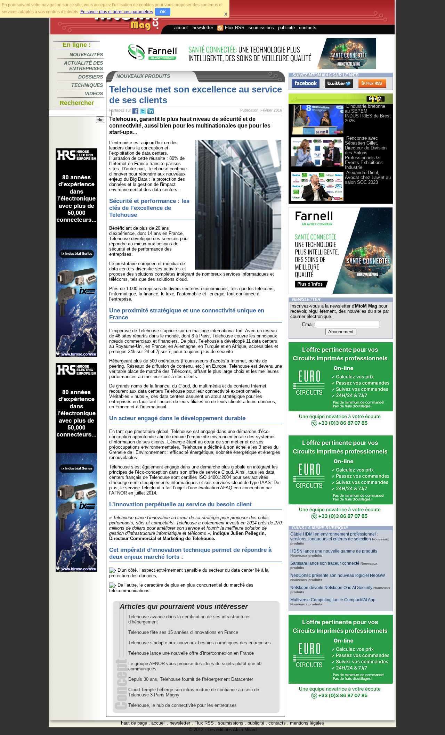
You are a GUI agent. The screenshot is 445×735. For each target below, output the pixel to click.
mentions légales (307, 723)
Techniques (87, 85)
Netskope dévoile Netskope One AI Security (331, 587)
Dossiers (90, 77)
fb (135, 111)
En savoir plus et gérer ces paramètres (116, 11)
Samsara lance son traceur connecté (325, 563)
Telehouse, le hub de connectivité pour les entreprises (182, 705)
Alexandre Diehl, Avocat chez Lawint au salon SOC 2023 (368, 177)
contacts (307, 27)
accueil (181, 27)
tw (142, 111)
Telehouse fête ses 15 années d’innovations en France (183, 632)
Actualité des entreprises (83, 65)
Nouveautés (86, 54)
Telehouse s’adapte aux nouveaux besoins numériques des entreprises (199, 642)
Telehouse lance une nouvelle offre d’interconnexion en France (191, 653)
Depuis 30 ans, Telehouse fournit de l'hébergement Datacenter (190, 679)
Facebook (305, 83)
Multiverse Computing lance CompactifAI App (332, 599)
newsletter (203, 27)
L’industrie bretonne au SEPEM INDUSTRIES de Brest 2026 (368, 113)
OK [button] (163, 12)
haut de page (134, 723)
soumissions (261, 27)
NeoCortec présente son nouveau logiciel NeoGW (337, 575)
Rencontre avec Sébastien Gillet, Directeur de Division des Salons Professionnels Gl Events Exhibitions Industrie (366, 153)
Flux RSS (234, 27)
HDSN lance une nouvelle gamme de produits (333, 551)
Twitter (339, 83)
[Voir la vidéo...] (317, 134)
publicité (286, 27)
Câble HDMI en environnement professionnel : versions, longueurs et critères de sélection (334, 536)
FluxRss (372, 83)
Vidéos (94, 93)
